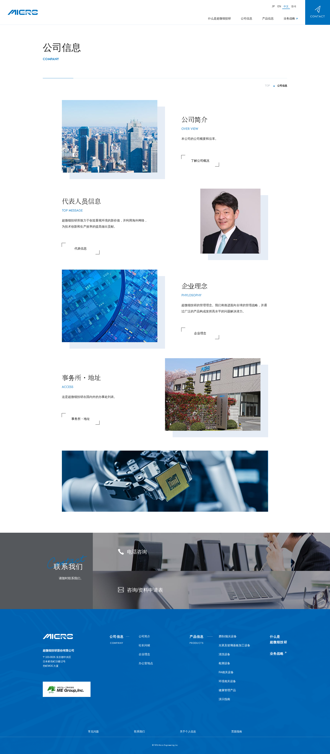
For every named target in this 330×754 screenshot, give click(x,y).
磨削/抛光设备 (228, 636)
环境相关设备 (227, 681)
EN (279, 6)
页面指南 (236, 731)
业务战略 (289, 18)
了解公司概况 (200, 160)
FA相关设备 (226, 672)
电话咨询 (137, 552)
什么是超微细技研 (219, 18)
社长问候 (144, 645)
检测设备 (224, 663)
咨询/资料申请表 (145, 590)
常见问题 (93, 731)
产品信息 (268, 18)
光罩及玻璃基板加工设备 (234, 645)
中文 (286, 6)
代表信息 (80, 248)
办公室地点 (146, 663)
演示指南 (224, 699)
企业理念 (200, 333)
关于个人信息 (188, 731)
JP (273, 6)
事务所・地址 (80, 418)
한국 (293, 6)
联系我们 (139, 731)
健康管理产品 (227, 690)
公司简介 (144, 636)
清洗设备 (224, 654)
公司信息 (246, 18)
